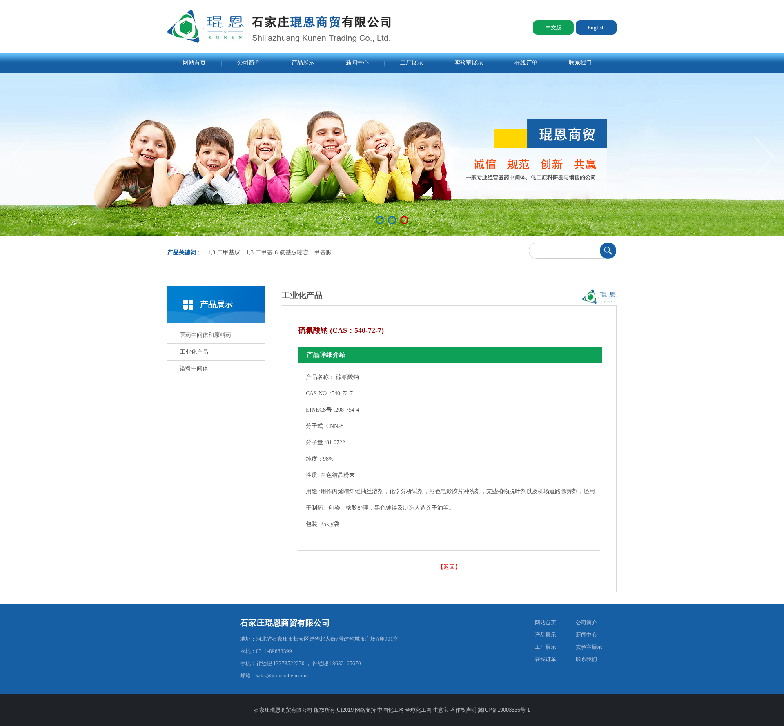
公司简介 (248, 63)
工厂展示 (411, 63)
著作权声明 (463, 710)
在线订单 (525, 63)
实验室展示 (468, 63)
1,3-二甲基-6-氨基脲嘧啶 (277, 252)
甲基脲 (323, 252)
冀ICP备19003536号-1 (504, 710)
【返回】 (449, 567)
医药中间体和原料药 (205, 335)
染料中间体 (194, 368)
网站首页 (194, 63)
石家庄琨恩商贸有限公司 (285, 622)
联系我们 (580, 63)
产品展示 (303, 63)
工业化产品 (194, 352)
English (596, 27)
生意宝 (441, 710)
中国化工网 (390, 710)
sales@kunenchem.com (282, 676)
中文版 (553, 27)
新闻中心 (357, 63)
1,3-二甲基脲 (224, 252)
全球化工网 (418, 710)
